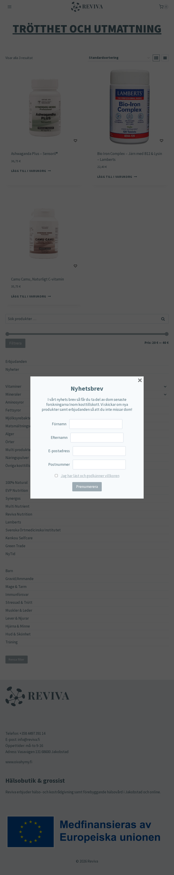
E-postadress (59, 450)
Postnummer (59, 464)
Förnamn (59, 423)
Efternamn (59, 437)
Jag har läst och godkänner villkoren (90, 475)
